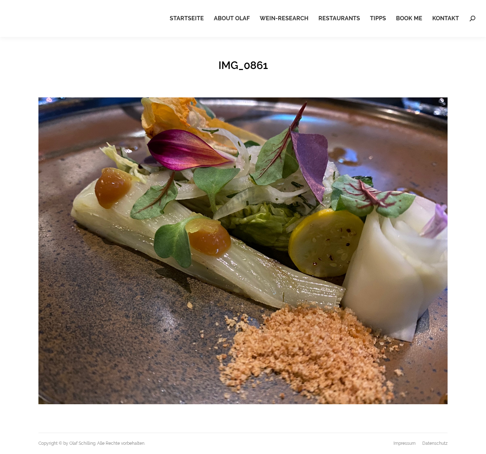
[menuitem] (187, 18)
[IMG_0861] (243, 250)
